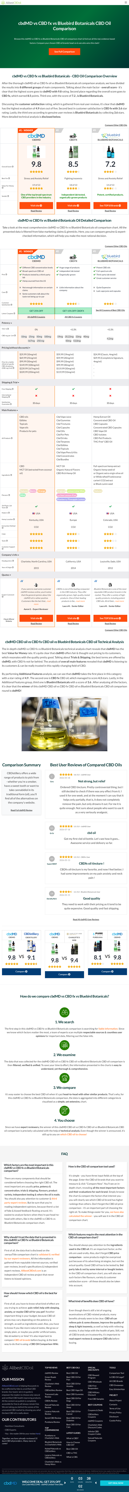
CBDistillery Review (53, 1390)
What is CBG (72, 1457)
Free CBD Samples (96, 1399)
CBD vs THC (71, 1453)
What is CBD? (72, 1438)
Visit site (35, 205)
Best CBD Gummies (75, 1394)
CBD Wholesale (95, 1381)
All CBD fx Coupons (73, 317)
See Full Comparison (64, 51)
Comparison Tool (116, 1373)
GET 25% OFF (36, 310)
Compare (20, 972)
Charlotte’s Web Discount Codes (95, 1426)
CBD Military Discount (93, 1393)
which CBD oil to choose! (73, 1134)
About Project (115, 1400)
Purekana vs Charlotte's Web (52, 1436)
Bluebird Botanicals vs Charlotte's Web (53, 1443)
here (38, 1433)
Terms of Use (114, 1408)
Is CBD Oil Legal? (116, 1377)
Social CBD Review (53, 1418)
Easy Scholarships (117, 1389)
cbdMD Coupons (95, 1421)
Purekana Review (52, 1422)
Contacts (113, 1404)
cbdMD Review (51, 1373)
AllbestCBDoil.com (31, 1270)
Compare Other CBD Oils (116, 125)
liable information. (108, 1028)
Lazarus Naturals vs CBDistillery (53, 1456)
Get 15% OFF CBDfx (73, 310)
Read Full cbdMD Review (21, 810)
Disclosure (114, 1416)
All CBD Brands (116, 1381)
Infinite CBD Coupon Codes (94, 1432)
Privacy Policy (115, 1412)
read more (80, 601)
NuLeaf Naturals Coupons (95, 1439)
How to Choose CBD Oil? (73, 1443)
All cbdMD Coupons (36, 317)
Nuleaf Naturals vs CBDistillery (53, 1449)
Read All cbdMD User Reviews (86, 919)
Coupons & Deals (95, 1410)
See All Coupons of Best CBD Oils (110, 310)
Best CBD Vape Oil (74, 1390)
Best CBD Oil (72, 1373)
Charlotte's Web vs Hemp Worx (53, 1462)
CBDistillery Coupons (93, 1415)
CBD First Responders (93, 1387)
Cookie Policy (115, 1420)
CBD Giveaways (116, 1385)
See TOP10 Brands (109, 205)
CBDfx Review (51, 1401)
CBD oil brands (22, 1339)
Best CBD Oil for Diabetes (73, 1419)
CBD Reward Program (93, 1376)
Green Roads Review (50, 1378)
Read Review (36, 211)
